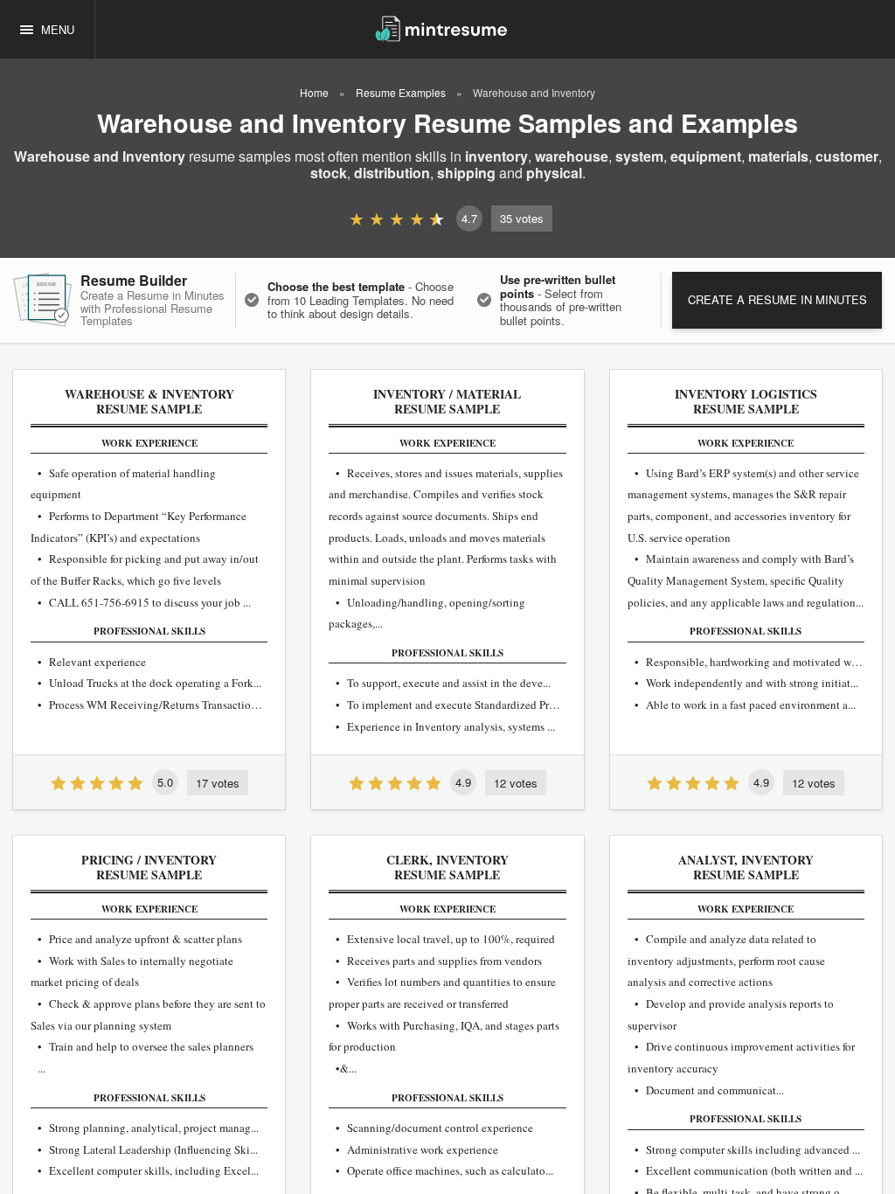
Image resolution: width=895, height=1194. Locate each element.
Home (314, 92)
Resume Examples (401, 92)
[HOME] (441, 27)
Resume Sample (149, 402)
